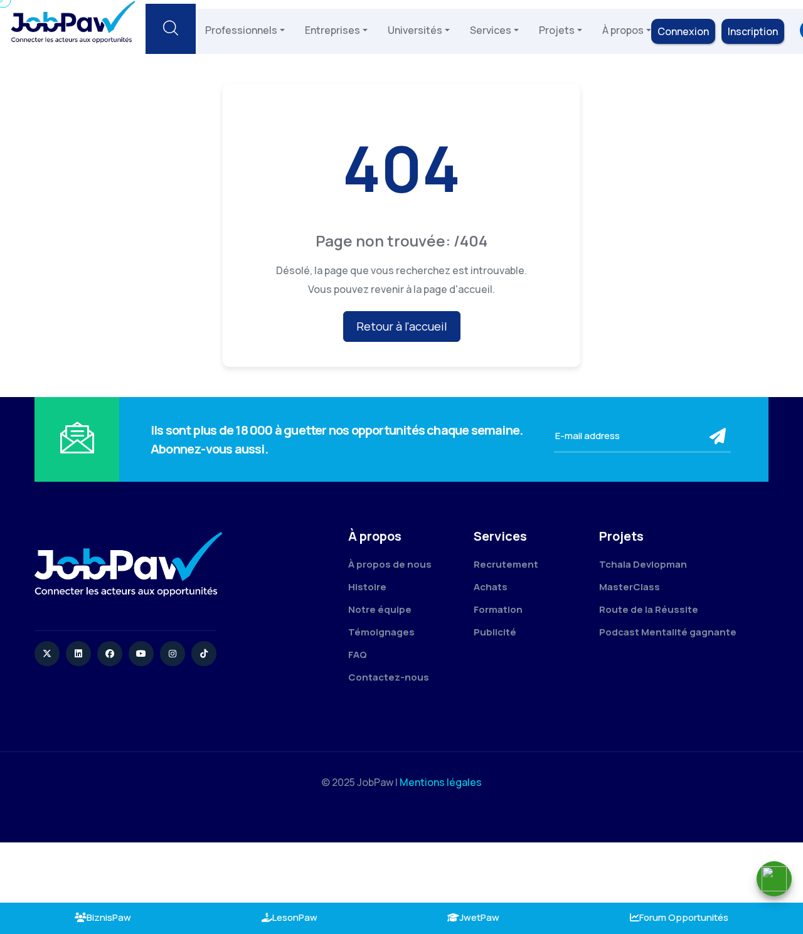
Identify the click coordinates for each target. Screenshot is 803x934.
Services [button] (490, 30)
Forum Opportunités (683, 917)
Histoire (367, 586)
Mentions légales (441, 782)
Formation (498, 609)
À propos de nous (390, 564)
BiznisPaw (109, 917)
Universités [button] (415, 30)
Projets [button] (557, 30)
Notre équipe (380, 609)
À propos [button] (623, 30)
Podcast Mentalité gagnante (668, 632)
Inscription (753, 31)
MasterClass (629, 586)
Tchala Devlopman (643, 564)
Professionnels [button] (241, 30)
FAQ (357, 654)
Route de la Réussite (648, 609)
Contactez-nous (388, 677)
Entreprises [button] (332, 30)
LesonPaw (294, 917)
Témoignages (381, 632)
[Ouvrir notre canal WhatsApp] (774, 878)
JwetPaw (479, 917)
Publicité (495, 632)
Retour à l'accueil (401, 326)
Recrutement (506, 564)
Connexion (683, 31)
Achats (491, 586)
